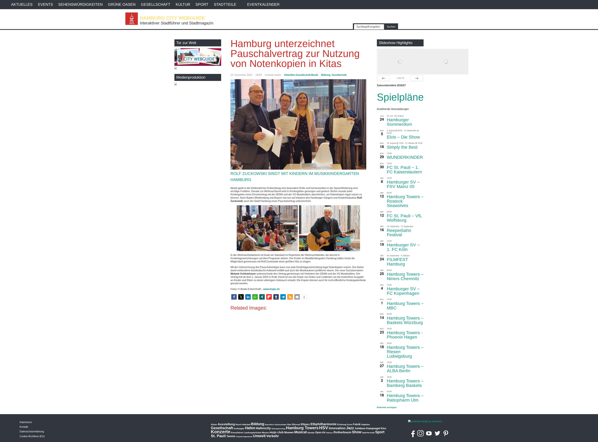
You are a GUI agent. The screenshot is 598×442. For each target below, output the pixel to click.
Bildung (325, 75)
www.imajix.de (271, 289)
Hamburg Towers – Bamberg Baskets (405, 383)
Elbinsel (296, 424)
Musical (300, 432)
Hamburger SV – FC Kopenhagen (403, 291)
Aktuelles (22, 4)
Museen (289, 432)
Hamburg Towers (302, 428)
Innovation (337, 428)
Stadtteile (225, 4)
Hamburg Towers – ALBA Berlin (405, 368)
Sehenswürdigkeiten (80, 4)
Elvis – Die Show (403, 137)
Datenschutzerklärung (32, 431)
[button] (234, 297)
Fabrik (357, 424)
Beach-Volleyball (243, 424)
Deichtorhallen (281, 425)
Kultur (183, 4)
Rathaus (329, 433)
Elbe (289, 424)
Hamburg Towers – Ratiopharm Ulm (405, 397)
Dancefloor (269, 425)
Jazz (350, 428)
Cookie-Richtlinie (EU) (32, 436)
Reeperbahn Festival (399, 232)
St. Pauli (218, 436)
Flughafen (365, 424)
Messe (265, 432)
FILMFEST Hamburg (397, 261)
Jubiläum (360, 428)
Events (45, 4)
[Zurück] (383, 78)
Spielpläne (400, 97)
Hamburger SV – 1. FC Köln (403, 247)
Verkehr (272, 436)
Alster (214, 424)
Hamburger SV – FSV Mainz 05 (403, 184)
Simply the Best (402, 147)
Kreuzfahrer (237, 432)
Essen (349, 424)
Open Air (320, 432)
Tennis (230, 436)
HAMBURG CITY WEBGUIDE (172, 18)
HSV (323, 427)
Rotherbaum (342, 432)
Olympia (311, 433)
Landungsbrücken (252, 432)
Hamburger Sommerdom (399, 122)
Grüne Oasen (121, 4)
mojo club (276, 432)
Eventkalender (263, 4)
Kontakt (24, 427)
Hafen (250, 428)
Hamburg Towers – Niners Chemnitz (405, 276)
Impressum (26, 422)
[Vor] (417, 78)
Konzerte (220, 431)
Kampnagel (373, 428)
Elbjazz (305, 424)
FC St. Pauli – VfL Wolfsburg (404, 218)
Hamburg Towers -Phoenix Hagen (404, 335)
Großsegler (239, 428)
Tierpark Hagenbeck (244, 436)
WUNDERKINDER (405, 157)
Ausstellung (226, 424)
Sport (201, 4)
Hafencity (263, 428)
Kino (383, 428)
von (400, 78)
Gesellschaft (155, 4)
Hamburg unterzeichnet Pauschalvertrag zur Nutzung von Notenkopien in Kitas (295, 53)
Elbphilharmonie (324, 424)
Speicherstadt (368, 433)
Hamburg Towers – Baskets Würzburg (405, 320)
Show (356, 432)
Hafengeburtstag (278, 429)
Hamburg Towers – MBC (405, 305)
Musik (314, 75)
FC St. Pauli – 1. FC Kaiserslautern (404, 169)
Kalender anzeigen (387, 407)
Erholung (341, 424)
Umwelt (259, 436)
